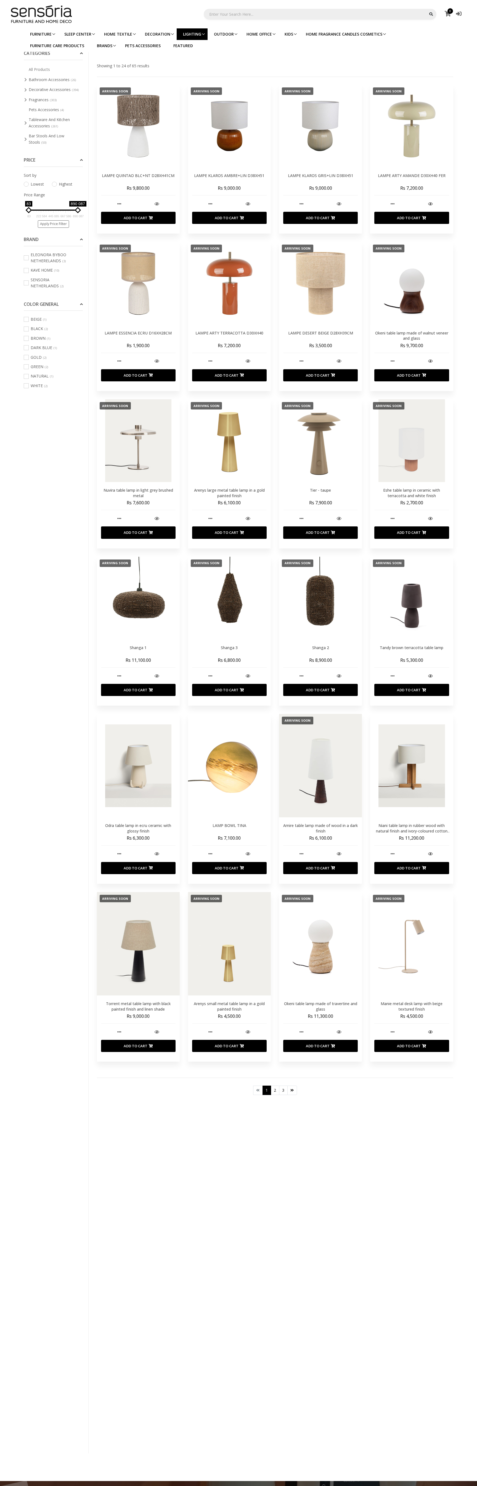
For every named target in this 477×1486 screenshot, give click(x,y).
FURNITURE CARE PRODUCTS (57, 45)
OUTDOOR (224, 34)
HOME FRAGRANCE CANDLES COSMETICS (344, 34)
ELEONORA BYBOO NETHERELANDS (48, 257)
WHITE (39, 385)
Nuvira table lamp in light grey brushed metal (138, 493)
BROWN (40, 338)
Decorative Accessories (54, 89)
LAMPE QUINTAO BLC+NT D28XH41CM (138, 175)
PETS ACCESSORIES (143, 45)
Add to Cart (135, 217)
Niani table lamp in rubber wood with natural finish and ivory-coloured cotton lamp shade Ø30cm (411, 831)
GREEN (39, 366)
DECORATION (157, 34)
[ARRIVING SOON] (138, 125)
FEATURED (183, 45)
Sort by (30, 175)
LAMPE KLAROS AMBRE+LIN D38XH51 (229, 175)
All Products (39, 69)
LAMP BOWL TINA (229, 825)
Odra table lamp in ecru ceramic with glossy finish (138, 828)
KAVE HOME (45, 270)
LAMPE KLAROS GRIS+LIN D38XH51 (320, 175)
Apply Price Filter (53, 223)
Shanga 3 (229, 647)
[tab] (53, 53)
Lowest (37, 184)
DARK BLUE (44, 347)
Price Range (34, 194)
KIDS (289, 34)
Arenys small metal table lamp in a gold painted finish (229, 1006)
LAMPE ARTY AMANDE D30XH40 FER (412, 175)
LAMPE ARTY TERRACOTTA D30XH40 (229, 333)
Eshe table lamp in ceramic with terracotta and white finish (411, 493)
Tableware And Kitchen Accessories (49, 122)
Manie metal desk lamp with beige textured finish (411, 1006)
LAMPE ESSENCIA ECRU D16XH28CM (138, 333)
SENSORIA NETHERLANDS (47, 282)
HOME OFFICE (259, 34)
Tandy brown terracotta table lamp (411, 647)
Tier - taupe (320, 490)
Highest (65, 184)
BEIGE (38, 319)
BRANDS (104, 45)
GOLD (38, 357)
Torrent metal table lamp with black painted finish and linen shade (138, 1006)
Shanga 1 (138, 647)
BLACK (39, 328)
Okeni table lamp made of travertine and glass (320, 1006)
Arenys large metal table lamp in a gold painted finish (229, 493)
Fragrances (43, 99)
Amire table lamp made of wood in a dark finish (320, 828)
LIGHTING (192, 34)
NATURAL (42, 376)
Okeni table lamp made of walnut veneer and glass (411, 335)
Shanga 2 (320, 647)
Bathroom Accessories (52, 79)
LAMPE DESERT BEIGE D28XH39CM (320, 333)
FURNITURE (41, 34)
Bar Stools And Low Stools (46, 138)
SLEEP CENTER (77, 34)
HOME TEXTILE (118, 34)
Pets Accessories (46, 109)
